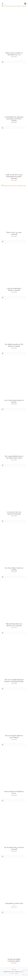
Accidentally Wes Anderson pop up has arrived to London (14, 118)
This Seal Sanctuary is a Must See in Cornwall (14, 624)
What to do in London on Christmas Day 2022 (14, 54)
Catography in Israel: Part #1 (14, 904)
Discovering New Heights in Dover (14, 792)
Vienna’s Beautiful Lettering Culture (14, 960)
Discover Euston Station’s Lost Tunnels (14, 736)
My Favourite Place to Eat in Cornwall (14, 848)
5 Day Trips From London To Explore (14, 401)
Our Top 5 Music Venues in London (14, 569)
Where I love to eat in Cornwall (13, 233)
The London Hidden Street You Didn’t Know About (14, 457)
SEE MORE (14, 56)
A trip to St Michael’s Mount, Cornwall (14, 289)
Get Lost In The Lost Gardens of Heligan (14, 513)
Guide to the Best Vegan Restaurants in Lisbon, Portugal (14, 176)
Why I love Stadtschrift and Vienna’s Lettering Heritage (14, 680)
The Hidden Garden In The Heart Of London (14, 345)
